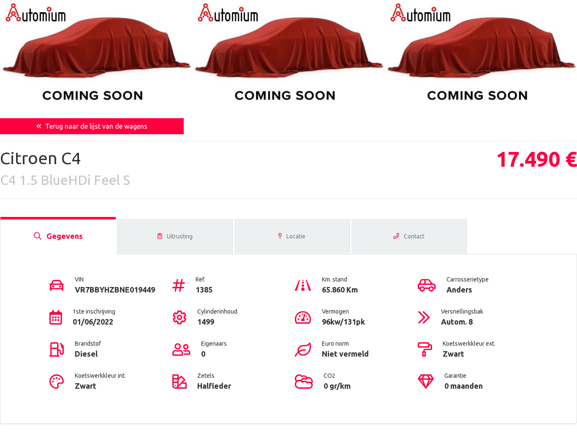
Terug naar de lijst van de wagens (95, 126)
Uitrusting (179, 236)
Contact (414, 236)
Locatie (295, 236)
